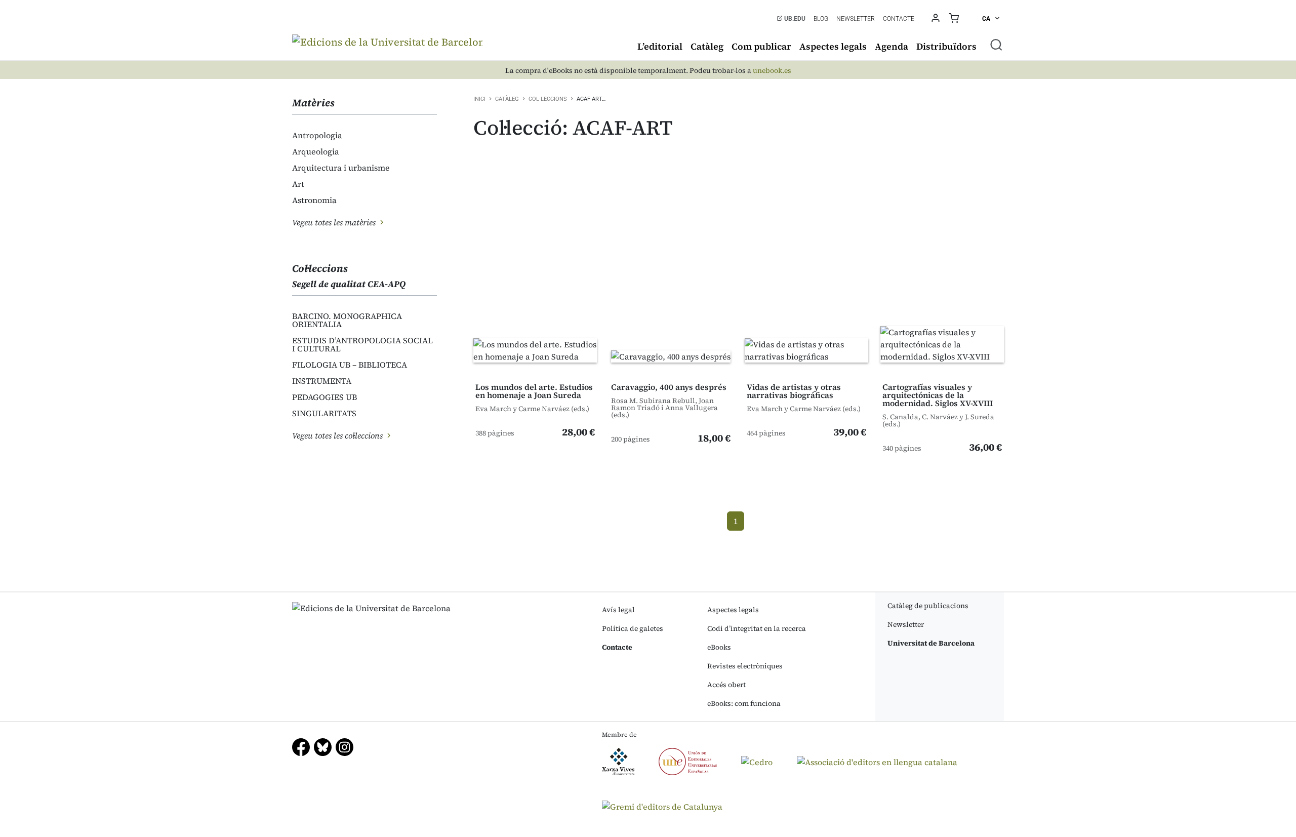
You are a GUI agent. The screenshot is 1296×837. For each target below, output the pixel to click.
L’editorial (659, 46)
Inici (479, 99)
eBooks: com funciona (744, 703)
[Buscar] (996, 44)
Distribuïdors (946, 46)
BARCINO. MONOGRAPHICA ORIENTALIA (347, 320)
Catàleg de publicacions (927, 606)
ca (987, 18)
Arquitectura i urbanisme (341, 168)
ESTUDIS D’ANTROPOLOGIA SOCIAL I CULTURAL (362, 344)
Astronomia (314, 200)
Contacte (898, 18)
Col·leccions (548, 99)
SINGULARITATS (324, 413)
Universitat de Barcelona (931, 643)
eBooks (719, 647)
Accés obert (726, 685)
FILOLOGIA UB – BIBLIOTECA (349, 365)
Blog (821, 18)
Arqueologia (315, 151)
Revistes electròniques (745, 666)
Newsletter (855, 18)
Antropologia (317, 135)
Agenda (891, 46)
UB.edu (794, 18)
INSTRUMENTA (321, 381)
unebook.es (772, 70)
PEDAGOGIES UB (324, 397)
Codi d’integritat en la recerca (756, 628)
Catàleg (707, 46)
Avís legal (618, 610)
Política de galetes (632, 628)
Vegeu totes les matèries (335, 222)
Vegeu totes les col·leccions (338, 435)
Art (298, 184)
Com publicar (761, 46)
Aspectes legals (833, 46)
